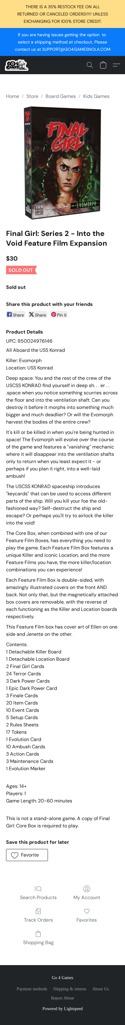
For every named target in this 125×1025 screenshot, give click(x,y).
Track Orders (38, 920)
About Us (100, 989)
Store (32, 96)
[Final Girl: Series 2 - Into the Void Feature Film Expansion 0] (62, 163)
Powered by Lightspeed (62, 1008)
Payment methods (32, 989)
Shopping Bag (38, 942)
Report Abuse (62, 998)
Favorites (86, 920)
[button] (17, 65)
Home (12, 96)
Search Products (38, 897)
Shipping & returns (69, 989)
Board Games (61, 96)
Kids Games (96, 96)
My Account (86, 897)
